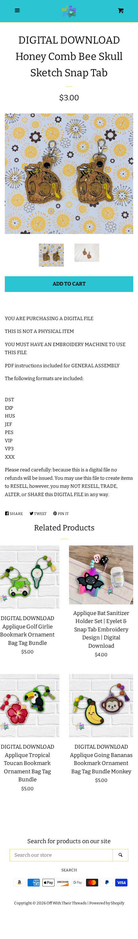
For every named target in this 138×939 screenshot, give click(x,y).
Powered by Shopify (106, 903)
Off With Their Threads (67, 903)
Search (69, 870)
